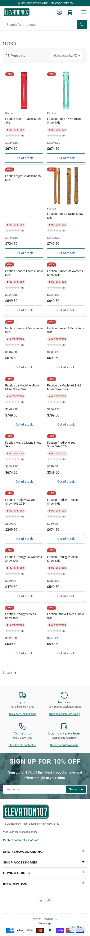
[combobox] (45, 24)
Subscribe (76, 789)
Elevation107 (50, 918)
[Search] (82, 24)
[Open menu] (84, 12)
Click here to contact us (22, 745)
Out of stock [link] (24, 158)
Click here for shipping (22, 714)
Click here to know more (64, 745)
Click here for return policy (64, 714)
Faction (9, 113)
